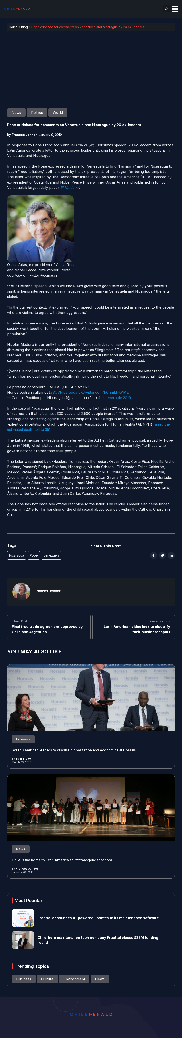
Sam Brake (23, 758)
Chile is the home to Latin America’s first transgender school (62, 860)
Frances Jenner (24, 135)
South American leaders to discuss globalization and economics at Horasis (74, 750)
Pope (34, 555)
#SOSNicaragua (63, 392)
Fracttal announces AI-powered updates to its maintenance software (98, 918)
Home (13, 27)
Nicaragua (16, 555)
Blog (24, 27)
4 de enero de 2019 (114, 397)
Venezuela (51, 555)
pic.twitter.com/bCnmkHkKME (103, 392)
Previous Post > (160, 621)
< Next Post (19, 621)
